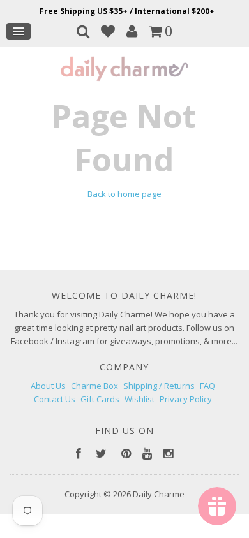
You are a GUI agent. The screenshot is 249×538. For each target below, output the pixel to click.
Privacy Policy (186, 399)
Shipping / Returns (159, 385)
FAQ (207, 385)
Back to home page (124, 194)
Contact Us (54, 399)
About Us (48, 385)
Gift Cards (99, 399)
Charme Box (94, 385)
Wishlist (139, 399)
